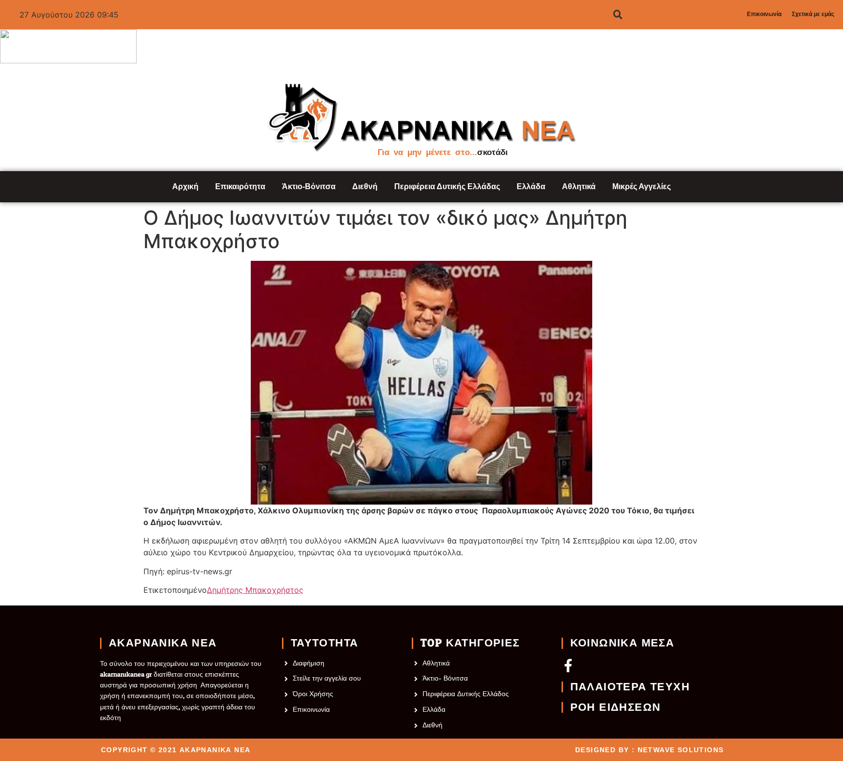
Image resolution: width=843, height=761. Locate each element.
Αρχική (185, 186)
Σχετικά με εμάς (813, 14)
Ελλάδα (531, 186)
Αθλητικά (579, 186)
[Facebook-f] (568, 665)
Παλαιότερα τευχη (630, 687)
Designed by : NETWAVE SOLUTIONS (649, 749)
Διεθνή (365, 186)
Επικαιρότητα (240, 186)
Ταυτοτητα (325, 643)
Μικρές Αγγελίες (641, 186)
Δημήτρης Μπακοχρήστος (255, 590)
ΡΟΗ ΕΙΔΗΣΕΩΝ (615, 707)
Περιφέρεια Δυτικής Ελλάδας (447, 186)
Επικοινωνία (764, 14)
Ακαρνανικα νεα (163, 643)
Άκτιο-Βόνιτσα (309, 186)
